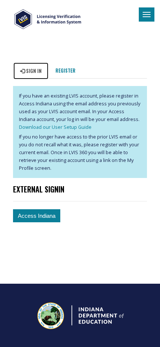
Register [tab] (65, 70)
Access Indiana (36, 216)
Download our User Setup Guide (55, 127)
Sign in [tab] (33, 70)
